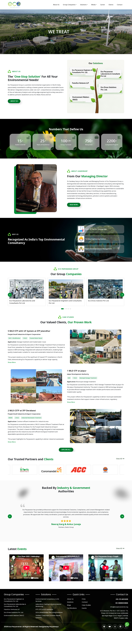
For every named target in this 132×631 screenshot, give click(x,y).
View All (119, 459)
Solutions (83, 5)
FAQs (83, 599)
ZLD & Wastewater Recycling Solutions (49, 612)
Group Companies (69, 5)
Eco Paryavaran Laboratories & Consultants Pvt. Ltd (15, 605)
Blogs (69, 605)
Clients (111, 5)
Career (102, 5)
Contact (119, 5)
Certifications (72, 608)
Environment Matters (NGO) (14, 615)
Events (84, 608)
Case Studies (86, 605)
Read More (74, 205)
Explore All (66, 450)
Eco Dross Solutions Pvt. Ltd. (13, 612)
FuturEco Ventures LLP (12, 609)
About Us (56, 5)
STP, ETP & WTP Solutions (44, 609)
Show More (12, 362)
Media (93, 5)
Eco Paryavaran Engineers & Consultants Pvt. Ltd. (14, 600)
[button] (62, 308)
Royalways (54, 626)
